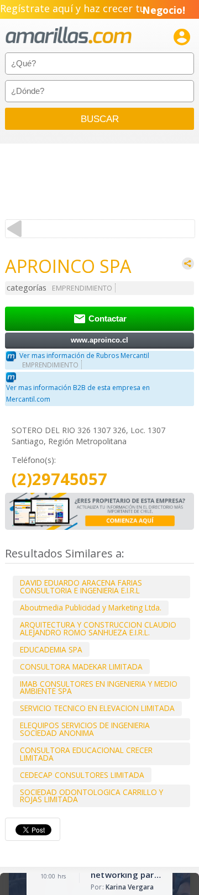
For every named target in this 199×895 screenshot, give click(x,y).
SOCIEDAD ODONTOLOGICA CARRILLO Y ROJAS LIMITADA (91, 796)
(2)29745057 (59, 479)
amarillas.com (68, 35)
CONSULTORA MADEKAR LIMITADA (81, 666)
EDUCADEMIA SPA (51, 649)
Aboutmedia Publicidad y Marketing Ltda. (90, 607)
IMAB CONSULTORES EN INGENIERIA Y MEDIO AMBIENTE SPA (98, 687)
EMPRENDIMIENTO (82, 288)
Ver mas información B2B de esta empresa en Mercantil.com (78, 393)
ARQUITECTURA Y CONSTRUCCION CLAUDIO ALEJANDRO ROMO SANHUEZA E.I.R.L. (98, 628)
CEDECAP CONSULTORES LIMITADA (82, 775)
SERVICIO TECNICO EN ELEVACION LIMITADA (97, 708)
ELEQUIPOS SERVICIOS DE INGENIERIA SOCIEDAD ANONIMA (85, 729)
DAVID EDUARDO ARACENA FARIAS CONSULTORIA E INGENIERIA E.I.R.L (81, 586)
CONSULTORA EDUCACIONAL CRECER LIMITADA (86, 754)
